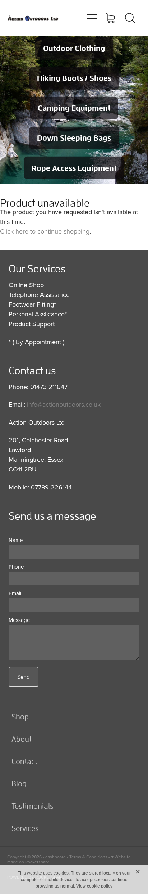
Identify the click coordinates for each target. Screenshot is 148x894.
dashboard (55, 857)
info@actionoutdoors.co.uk (64, 404)
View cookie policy (94, 886)
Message (19, 620)
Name (16, 540)
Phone (16, 566)
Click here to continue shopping (44, 231)
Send (23, 676)
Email (15, 593)
